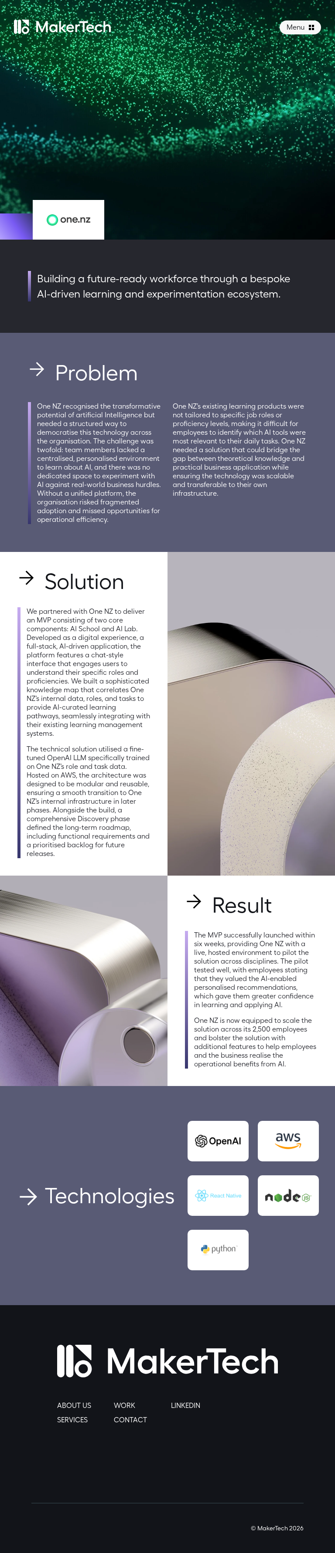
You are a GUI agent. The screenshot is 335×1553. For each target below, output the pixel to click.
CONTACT (130, 1420)
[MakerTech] (62, 31)
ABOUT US (74, 1405)
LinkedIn (185, 1405)
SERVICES (72, 1420)
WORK (124, 1405)
